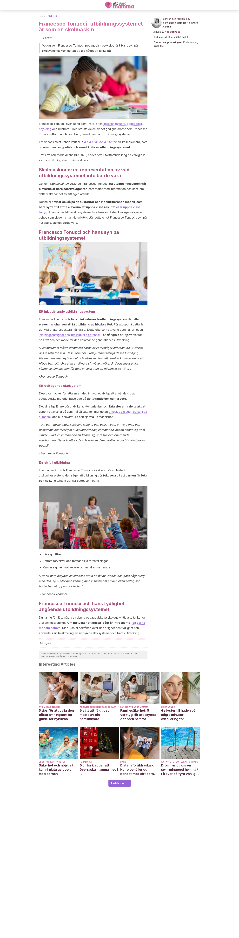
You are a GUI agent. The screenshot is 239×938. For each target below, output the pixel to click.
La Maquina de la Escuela (99, 142)
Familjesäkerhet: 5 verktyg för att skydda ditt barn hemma (138, 715)
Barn (123, 762)
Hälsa (42, 16)
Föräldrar (86, 762)
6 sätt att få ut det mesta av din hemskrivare (94, 715)
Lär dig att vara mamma (134, 707)
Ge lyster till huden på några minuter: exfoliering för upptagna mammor (178, 715)
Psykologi (53, 16)
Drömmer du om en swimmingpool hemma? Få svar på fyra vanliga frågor (179, 769)
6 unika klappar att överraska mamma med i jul (99, 769)
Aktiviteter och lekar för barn (98, 707)
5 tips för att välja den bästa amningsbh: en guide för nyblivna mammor (56, 715)
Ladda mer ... (119, 783)
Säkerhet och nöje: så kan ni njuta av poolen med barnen (56, 769)
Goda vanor (168, 707)
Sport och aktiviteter (52, 762)
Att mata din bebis (49, 707)
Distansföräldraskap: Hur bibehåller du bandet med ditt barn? (138, 769)
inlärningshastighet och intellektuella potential (69, 335)
